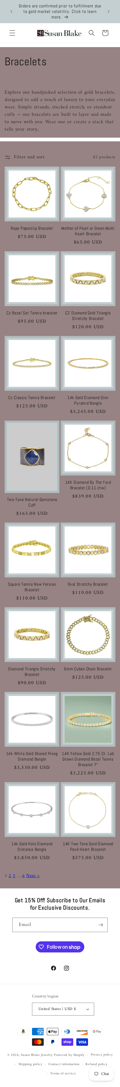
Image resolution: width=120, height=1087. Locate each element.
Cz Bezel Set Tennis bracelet (32, 313)
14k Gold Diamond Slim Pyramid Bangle (88, 400)
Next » (33, 876)
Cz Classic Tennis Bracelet (32, 397)
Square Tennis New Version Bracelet (32, 586)
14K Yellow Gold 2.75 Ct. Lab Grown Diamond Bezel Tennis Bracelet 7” (88, 759)
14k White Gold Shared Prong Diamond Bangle (32, 756)
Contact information (63, 1064)
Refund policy (96, 1064)
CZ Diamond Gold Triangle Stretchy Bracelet (87, 315)
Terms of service (63, 1074)
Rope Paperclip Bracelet (32, 228)
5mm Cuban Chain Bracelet (88, 669)
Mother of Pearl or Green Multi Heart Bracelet (88, 230)
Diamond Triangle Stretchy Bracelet (32, 671)
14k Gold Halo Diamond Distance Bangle (32, 846)
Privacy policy (102, 1055)
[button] (12, 33)
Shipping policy (30, 1064)
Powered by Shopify (69, 1055)
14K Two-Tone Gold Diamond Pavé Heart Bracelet (88, 846)
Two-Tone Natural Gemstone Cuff (32, 502)
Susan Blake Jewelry (37, 1055)
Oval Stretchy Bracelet (88, 584)
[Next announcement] (108, 11)
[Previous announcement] (11, 11)
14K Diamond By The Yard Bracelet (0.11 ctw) (88, 485)
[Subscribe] (100, 925)
